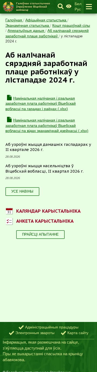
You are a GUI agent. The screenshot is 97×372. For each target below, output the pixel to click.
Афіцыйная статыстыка (46, 20)
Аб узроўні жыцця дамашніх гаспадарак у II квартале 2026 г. (48, 147)
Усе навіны (22, 191)
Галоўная (14, 20)
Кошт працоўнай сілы (71, 25)
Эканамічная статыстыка (27, 25)
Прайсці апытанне (40, 234)
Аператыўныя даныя (26, 30)
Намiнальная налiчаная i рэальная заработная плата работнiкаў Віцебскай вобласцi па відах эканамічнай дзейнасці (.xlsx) (46, 125)
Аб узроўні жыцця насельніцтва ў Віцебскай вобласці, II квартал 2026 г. (44, 168)
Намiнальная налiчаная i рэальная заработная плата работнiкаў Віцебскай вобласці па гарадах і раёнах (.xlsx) (40, 103)
